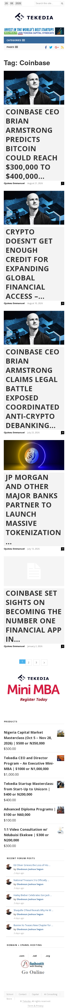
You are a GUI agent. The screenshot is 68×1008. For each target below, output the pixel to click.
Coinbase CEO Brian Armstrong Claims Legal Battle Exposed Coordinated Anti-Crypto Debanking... (33, 388)
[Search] (62, 3)
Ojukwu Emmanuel (14, 183)
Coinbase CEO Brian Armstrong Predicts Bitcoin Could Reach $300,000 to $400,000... (33, 144)
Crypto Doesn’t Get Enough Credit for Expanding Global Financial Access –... (29, 264)
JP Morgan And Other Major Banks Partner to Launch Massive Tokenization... (33, 509)
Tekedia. (26, 1001)
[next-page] (44, 662)
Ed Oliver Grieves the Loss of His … (32, 865)
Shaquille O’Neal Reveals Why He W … (33, 910)
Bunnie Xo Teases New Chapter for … (33, 925)
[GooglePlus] (56, 47)
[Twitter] (50, 47)
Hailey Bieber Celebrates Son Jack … (33, 895)
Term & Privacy (35, 1005)
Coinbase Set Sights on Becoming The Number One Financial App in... (34, 616)
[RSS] (61, 47)
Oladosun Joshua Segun (30, 869)
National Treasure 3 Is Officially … (31, 880)
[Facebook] (45, 47)
